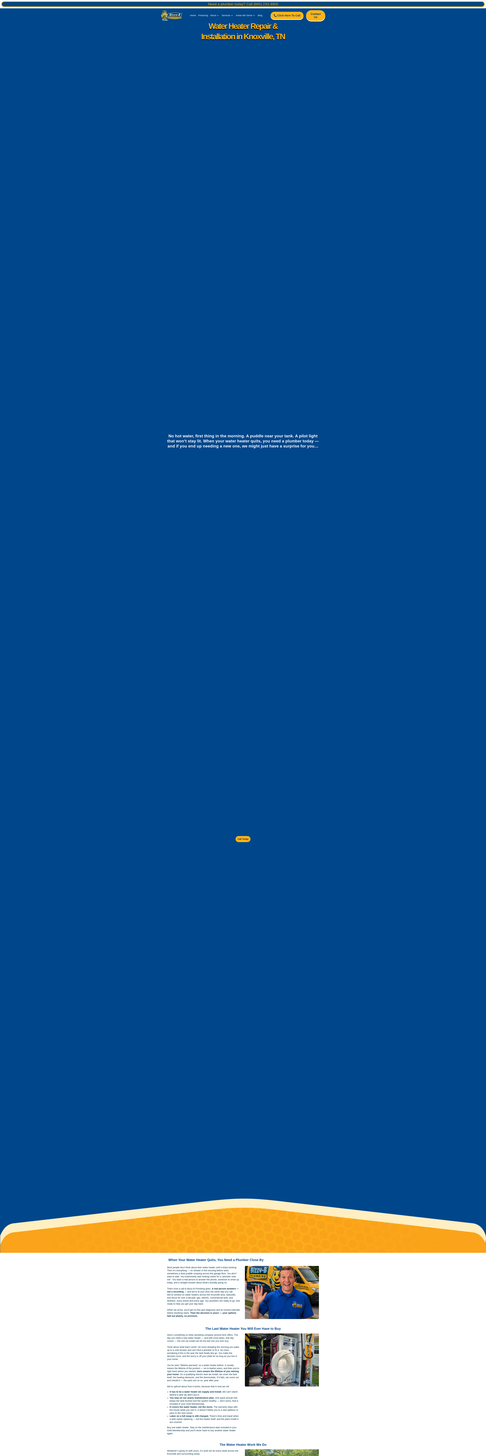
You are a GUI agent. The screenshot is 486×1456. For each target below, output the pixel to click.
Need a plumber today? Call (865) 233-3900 (243, 4)
